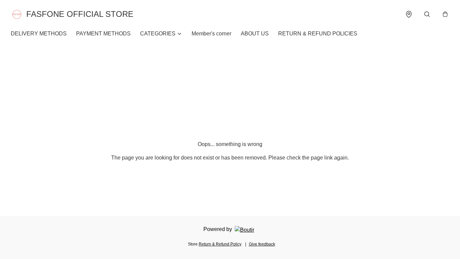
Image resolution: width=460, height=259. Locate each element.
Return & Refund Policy (220, 244)
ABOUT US (255, 33)
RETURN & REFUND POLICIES (317, 33)
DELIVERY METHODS (39, 33)
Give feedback (262, 244)
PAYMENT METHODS (103, 33)
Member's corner (211, 33)
